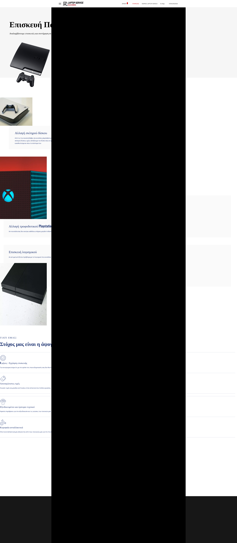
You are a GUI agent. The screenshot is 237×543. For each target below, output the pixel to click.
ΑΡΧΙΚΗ (124, 4)
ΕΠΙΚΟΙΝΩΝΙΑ (173, 4)
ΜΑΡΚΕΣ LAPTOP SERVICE (149, 4)
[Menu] (60, 3)
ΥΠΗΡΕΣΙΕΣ (135, 4)
